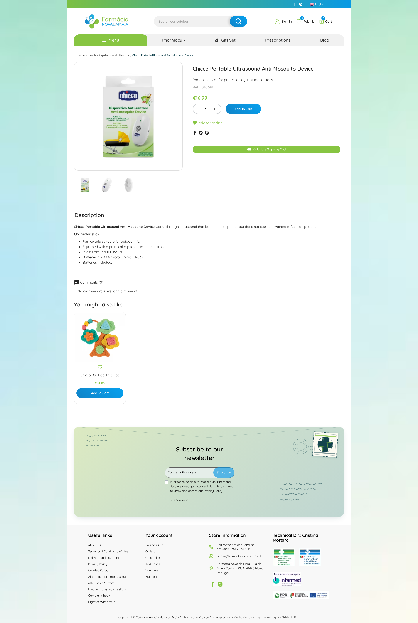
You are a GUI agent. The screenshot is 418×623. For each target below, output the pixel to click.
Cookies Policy (98, 570)
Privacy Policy (97, 564)
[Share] (195, 133)
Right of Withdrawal (102, 602)
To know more (180, 500)
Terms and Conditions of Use (108, 551)
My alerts (151, 577)
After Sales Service (101, 583)
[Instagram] (301, 4)
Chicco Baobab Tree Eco (100, 375)
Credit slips (153, 558)
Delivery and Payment (103, 558)
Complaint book (99, 596)
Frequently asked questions (107, 589)
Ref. (196, 87)
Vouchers (151, 570)
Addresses (152, 564)
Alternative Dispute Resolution (109, 577)
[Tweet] (201, 133)
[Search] (238, 21)
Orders (150, 551)
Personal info (154, 545)
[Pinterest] (207, 133)
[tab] (89, 215)
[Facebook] (294, 4)
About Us (94, 545)
